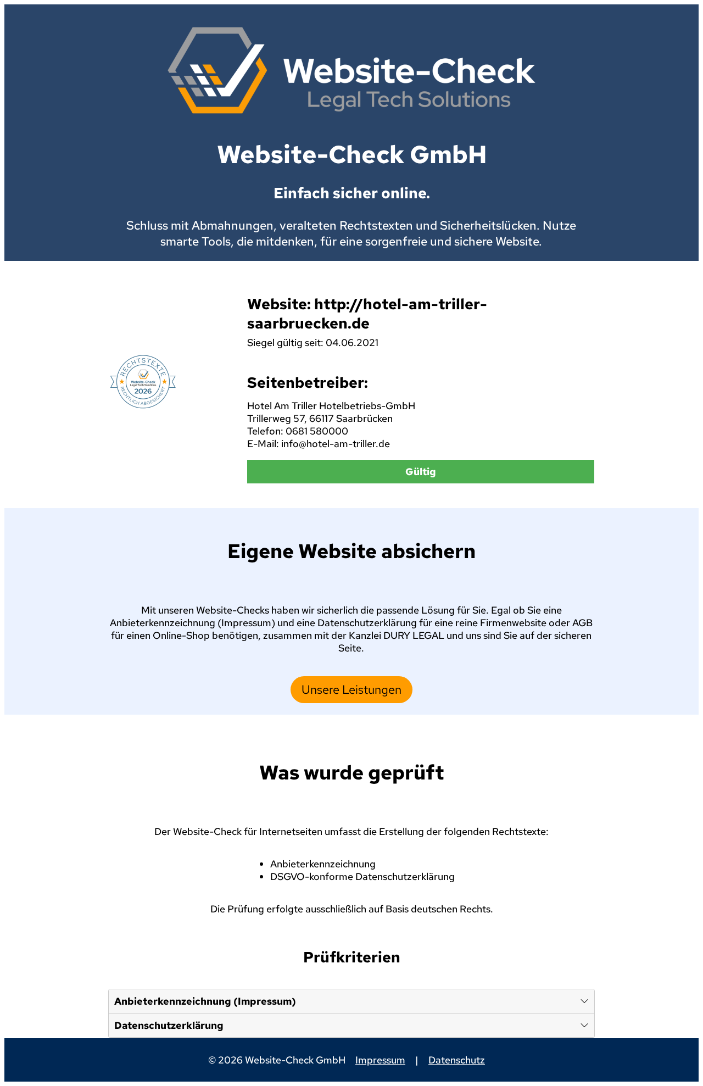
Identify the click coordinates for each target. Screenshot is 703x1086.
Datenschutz (456, 1060)
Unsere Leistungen (351, 690)
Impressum (380, 1060)
